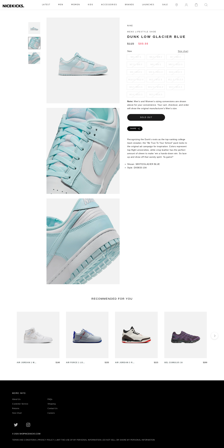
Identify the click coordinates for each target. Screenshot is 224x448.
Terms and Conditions (24, 440)
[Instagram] (28, 424)
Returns (15, 408)
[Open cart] (196, 4)
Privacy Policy (46, 440)
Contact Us (52, 408)
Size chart (183, 51)
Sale (165, 4)
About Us (16, 399)
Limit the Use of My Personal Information (78, 440)
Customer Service (20, 404)
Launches (148, 4)
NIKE (130, 26)
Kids (90, 4)
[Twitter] (16, 424)
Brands (129, 4)
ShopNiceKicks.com (30, 434)
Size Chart (17, 413)
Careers (51, 413)
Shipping (52, 404)
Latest (46, 4)
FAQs (50, 399)
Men (60, 4)
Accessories (109, 4)
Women (75, 4)
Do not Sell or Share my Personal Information (129, 440)
